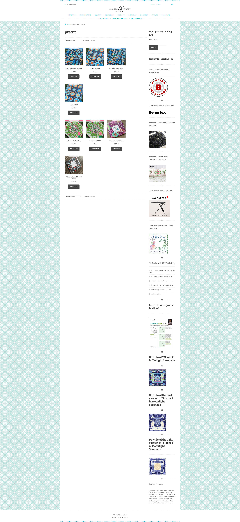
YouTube (155, 15)
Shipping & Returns (119, 18)
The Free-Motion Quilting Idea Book (162, 281)
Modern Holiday (156, 294)
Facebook (120, 15)
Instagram (132, 15)
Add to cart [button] (74, 76)
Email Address (153, 39)
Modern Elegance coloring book (161, 290)
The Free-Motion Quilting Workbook (162, 285)
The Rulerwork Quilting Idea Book (161, 277)
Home (68, 24)
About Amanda (136, 18)
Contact (98, 15)
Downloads (109, 15)
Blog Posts (166, 15)
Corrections (103, 18)
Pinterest (144, 15)
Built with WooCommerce (120, 517)
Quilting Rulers (85, 15)
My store (72, 15)
